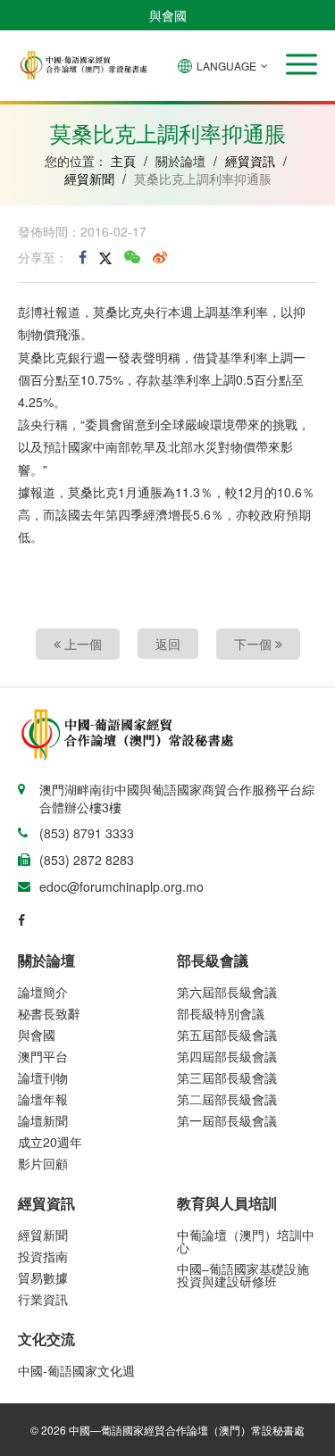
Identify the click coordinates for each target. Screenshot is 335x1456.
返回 (167, 644)
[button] (301, 64)
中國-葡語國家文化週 (76, 1370)
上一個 (81, 644)
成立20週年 (50, 1142)
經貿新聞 (89, 178)
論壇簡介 (43, 992)
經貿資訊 (250, 161)
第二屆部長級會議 (227, 1099)
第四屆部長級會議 (227, 1056)
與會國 (168, 15)
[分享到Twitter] (105, 257)
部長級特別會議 (220, 1013)
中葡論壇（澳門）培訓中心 (245, 1241)
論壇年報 (43, 1099)
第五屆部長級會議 (227, 1035)
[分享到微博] (160, 257)
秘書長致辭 (49, 1013)
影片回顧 (43, 1163)
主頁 (123, 161)
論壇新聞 (43, 1120)
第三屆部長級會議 (227, 1077)
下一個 (254, 644)
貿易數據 (43, 1277)
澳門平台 (43, 1056)
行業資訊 (43, 1299)
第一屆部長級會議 (227, 1120)
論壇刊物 (43, 1077)
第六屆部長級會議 (227, 992)
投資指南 (43, 1256)
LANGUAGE (226, 65)
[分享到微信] (132, 257)
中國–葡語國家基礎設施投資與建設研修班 (243, 1275)
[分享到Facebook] (82, 257)
